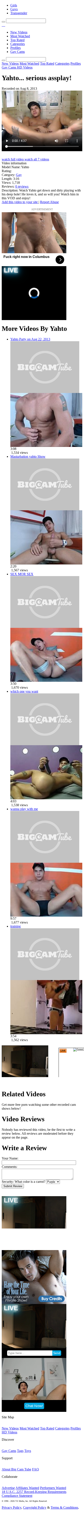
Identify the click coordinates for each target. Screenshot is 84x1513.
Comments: (9, 1167)
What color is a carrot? (30, 1181)
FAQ (35, 1469)
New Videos (18, 32)
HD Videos (25, 67)
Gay (19, 175)
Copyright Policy (34, 1507)
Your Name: (10, 1158)
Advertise (8, 1488)
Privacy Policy (11, 1507)
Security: (8, 1181)
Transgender (18, 13)
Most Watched (20, 36)
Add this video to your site (20, 202)
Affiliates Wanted (27, 1488)
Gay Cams (17, 51)
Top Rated (17, 40)
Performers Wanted (53, 1488)
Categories (17, 44)
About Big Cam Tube (16, 1469)
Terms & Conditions (64, 1507)
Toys (27, 1451)
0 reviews (21, 186)
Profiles (15, 48)
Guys (14, 9)
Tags (20, 1451)
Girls (13, 5)
